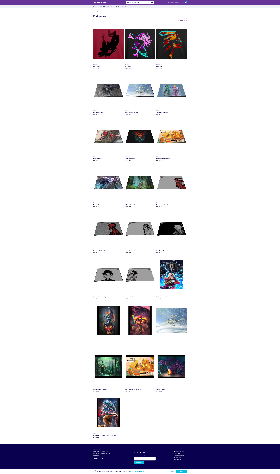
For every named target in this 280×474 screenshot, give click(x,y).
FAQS (175, 449)
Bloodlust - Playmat (130, 250)
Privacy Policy (177, 457)
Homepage (95, 11)
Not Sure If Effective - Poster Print (133, 389)
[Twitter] (144, 452)
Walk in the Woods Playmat (131, 204)
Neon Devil (159, 66)
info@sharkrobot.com (100, 458)
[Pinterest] (137, 452)
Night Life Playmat (97, 204)
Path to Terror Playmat (130, 158)
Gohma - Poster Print (161, 389)
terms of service (134, 471)
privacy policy (143, 471)
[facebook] (140, 452)
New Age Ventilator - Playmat (100, 297)
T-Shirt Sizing (177, 453)
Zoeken (152, 2)
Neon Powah (128, 66)
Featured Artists (115, 6)
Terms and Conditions (179, 455)
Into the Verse (96, 66)
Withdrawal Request (179, 451)
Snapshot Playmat (97, 158)
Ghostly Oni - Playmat (161, 250)
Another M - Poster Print (131, 343)
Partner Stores (104, 6)
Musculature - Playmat (162, 204)
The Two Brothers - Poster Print (164, 297)
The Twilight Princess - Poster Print (165, 343)
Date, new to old (181, 20)
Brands (124, 6)
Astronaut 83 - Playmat (130, 297)
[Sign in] (182, 2)
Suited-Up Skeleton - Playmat (100, 250)
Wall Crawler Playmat (98, 112)
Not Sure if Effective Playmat (163, 158)
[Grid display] (172, 20)
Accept (181, 471)
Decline (172, 471)
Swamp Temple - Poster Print (100, 389)
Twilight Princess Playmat (131, 112)
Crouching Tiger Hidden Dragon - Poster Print (104, 435)
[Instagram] (134, 452)
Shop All (95, 6)
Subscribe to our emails (139, 456)
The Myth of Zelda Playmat (162, 112)
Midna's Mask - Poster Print (100, 343)
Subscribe (139, 462)
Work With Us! (177, 459)
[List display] (174, 20)
